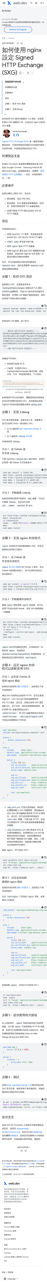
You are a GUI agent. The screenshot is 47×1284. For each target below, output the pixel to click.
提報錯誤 (7, 1213)
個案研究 (7, 1235)
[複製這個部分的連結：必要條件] (16, 185)
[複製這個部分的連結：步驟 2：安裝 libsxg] (31, 412)
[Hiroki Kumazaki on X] (14, 136)
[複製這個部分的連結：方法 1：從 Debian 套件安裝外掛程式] (22, 561)
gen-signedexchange (29, 429)
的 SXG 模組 (11, 567)
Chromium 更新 (10, 1231)
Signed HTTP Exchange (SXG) (15, 141)
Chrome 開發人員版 (12, 1227)
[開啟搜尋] (31, 3)
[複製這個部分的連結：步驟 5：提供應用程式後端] (39, 1015)
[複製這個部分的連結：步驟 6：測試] (21, 1077)
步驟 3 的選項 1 (22, 686)
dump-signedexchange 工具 (19, 1085)
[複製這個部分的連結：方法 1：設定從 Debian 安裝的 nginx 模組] (22, 680)
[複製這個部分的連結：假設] (10, 221)
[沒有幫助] (22, 43)
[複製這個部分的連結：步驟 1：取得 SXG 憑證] (34, 276)
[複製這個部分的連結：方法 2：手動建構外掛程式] (34, 599)
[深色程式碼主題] (42, 305)
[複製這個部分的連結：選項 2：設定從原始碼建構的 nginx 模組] (24, 881)
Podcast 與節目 (10, 1239)
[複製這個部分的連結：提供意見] (16, 1117)
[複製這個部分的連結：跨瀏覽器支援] (22, 156)
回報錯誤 (14, 1135)
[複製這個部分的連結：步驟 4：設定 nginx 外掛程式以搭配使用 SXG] (31, 668)
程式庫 (25, 436)
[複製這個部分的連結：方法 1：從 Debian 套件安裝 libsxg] (20, 453)
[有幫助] (18, 43)
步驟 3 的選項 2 (23, 887)
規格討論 (38, 1132)
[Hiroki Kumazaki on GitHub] (17, 136)
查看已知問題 (9, 1217)
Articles (6, 10)
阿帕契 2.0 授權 (29, 1164)
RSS (5, 1261)
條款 (4, 1272)
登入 (42, 3)
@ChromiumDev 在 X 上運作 (15, 1249)
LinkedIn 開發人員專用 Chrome (16, 1257)
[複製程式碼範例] (45, 305)
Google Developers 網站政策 (14, 1166)
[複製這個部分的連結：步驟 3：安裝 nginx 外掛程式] (42, 538)
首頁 (3, 38)
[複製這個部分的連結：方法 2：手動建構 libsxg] (32, 492)
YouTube (7, 1253)
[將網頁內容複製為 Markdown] (28, 73)
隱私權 (10, 1272)
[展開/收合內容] (23, 82)
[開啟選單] (4, 3)
